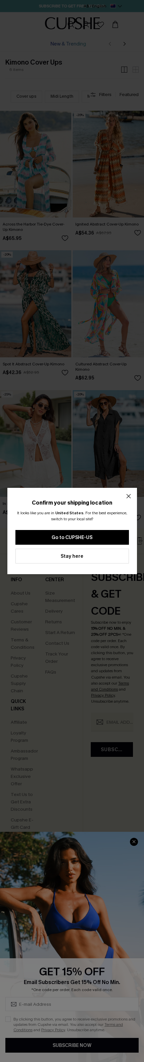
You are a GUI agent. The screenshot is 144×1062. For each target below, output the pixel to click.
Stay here (72, 556)
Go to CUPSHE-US (72, 537)
